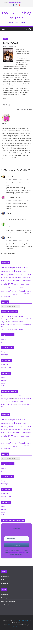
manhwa (3, 288)
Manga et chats (25, 284)
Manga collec (5, 352)
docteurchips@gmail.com (8, 324)
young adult (5, 296)
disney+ (26, 274)
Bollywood (7, 271)
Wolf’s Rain (6, 105)
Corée (24, 271)
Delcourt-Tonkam (15, 274)
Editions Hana (14, 277)
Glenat (21, 277)
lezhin (29, 280)
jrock (11, 280)
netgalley (14, 288)
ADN (2, 268)
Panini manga (5, 291)
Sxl (8, 224)
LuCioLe (10, 176)
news (18, 288)
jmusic (7, 280)
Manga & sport (17, 284)
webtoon (26, 294)
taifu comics (21, 291)
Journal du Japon (5, 342)
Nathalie (3, 386)
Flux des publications (7, 598)
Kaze (17, 280)
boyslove (14, 271)
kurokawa (25, 280)
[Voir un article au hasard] (30, 29)
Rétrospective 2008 (23, 109)
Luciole (3, 383)
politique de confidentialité (16, 552)
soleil (15, 291)
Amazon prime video (13, 267)
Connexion (4, 594)
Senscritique (4, 354)
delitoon (22, 274)
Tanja (15, 46)
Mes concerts (5, 576)
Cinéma (5, 38)
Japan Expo (26, 277)
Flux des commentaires (8, 601)
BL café (3, 339)
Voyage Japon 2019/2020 (17, 294)
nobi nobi (23, 288)
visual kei (29, 291)
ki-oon (20, 280)
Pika (12, 291)
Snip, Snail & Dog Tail (15, 2)
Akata (6, 267)
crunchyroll (6, 274)
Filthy (9, 213)
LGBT (3, 284)
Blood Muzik (4, 364)
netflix (9, 287)
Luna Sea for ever (6, 367)
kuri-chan (3, 380)
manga (9, 284)
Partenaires (4, 580)
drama (6, 277)
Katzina (3, 377)
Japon (2, 280)
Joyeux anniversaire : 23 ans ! (16, 316)
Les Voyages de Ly (6, 319)
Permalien (26, 179)
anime (22, 267)
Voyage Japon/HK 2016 (6, 294)
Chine (19, 271)
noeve (28, 288)
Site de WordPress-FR (7, 605)
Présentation (5, 583)
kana (14, 280)
